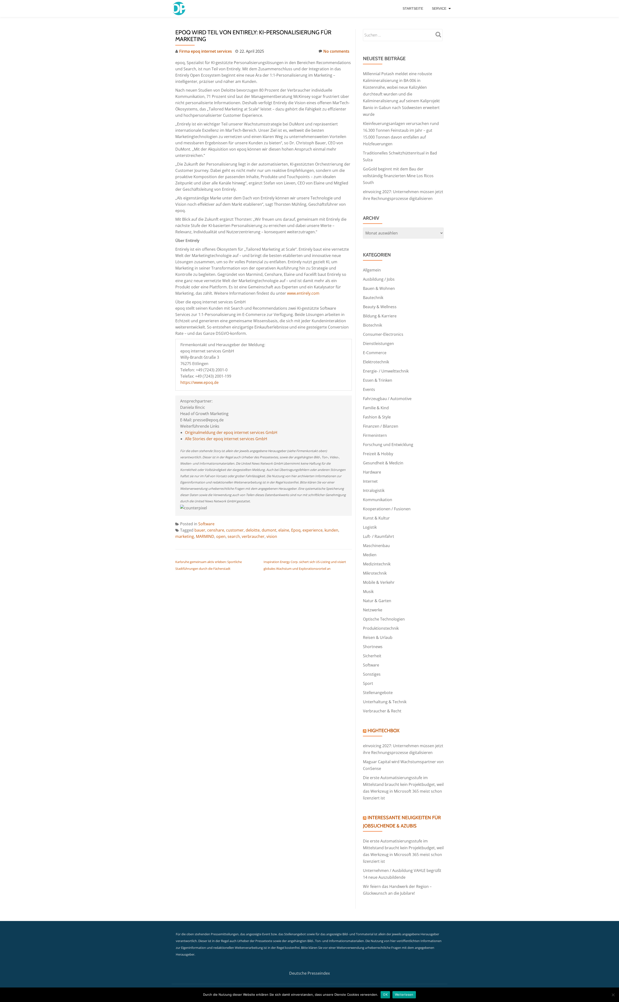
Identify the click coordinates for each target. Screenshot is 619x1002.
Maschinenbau (376, 545)
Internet (370, 481)
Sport (368, 683)
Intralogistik (373, 490)
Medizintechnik (377, 564)
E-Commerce (374, 352)
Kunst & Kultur (376, 518)
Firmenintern (375, 435)
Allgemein (372, 270)
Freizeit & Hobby (378, 453)
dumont (269, 530)
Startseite (413, 8)
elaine (283, 530)
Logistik (370, 527)
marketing (184, 536)
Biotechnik (372, 325)
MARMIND (205, 536)
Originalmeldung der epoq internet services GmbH (231, 432)
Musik (368, 591)
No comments (336, 51)
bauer (199, 530)
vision (271, 536)
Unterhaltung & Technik (384, 701)
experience (312, 530)
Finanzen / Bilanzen (380, 426)
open (221, 536)
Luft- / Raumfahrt (378, 536)
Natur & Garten (377, 600)
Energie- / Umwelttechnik (386, 371)
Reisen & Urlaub (377, 637)
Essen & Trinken (377, 380)
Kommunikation (377, 499)
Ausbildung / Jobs (379, 279)
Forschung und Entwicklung (388, 444)
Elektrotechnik (376, 362)
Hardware (372, 472)
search (234, 536)
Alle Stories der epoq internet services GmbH (226, 438)
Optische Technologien (384, 619)
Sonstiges (372, 674)
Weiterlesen (404, 994)
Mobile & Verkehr (379, 582)
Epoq (296, 530)
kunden (331, 530)
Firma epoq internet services (205, 51)
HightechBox (383, 730)
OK (385, 994)
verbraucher (253, 536)
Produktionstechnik (381, 628)
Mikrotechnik (375, 573)
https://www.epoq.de (199, 382)
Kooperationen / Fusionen (387, 509)
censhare (215, 530)
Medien (369, 554)
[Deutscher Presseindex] (179, 8)
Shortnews (373, 646)
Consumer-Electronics (383, 334)
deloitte (253, 530)
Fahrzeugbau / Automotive (387, 398)
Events (369, 389)
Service (439, 8)
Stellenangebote (378, 692)
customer (235, 530)
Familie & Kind (376, 407)
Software (206, 524)
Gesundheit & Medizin (383, 463)
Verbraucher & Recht (382, 711)
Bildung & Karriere (380, 316)
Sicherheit (372, 655)
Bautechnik (373, 297)
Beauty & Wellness (380, 306)
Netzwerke (372, 610)
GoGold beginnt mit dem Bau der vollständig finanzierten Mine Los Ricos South (398, 175)
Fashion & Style (377, 417)
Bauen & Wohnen (379, 288)
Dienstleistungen (378, 343)
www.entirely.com (303, 293)
